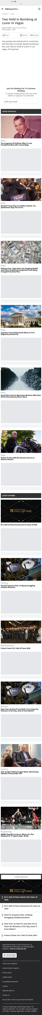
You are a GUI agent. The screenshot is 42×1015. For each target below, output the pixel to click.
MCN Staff (7, 28)
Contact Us (6, 995)
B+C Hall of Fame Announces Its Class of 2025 (22, 907)
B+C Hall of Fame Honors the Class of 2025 (20, 898)
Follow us (25, 35)
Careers (5, 986)
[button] (2, 9)
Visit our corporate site (18, 949)
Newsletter (36, 35)
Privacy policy (7, 973)
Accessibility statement (10, 982)
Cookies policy (7, 977)
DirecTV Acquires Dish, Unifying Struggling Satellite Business (18, 916)
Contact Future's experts (10, 968)
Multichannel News (19, 28)
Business (5, 14)
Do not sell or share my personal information (17, 1000)
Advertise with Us (8, 991)
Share (7, 35)
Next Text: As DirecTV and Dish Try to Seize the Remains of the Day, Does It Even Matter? (20, 926)
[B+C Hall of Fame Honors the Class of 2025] (21, 891)
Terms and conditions (9, 964)
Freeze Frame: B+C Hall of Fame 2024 (20, 935)
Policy (12, 14)
